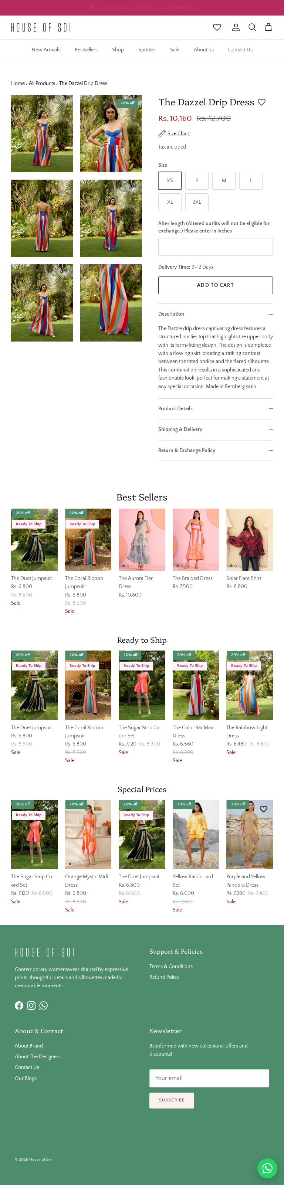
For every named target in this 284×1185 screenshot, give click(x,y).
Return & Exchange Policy (186, 451)
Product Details (175, 409)
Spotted (147, 50)
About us (204, 50)
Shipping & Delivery (180, 429)
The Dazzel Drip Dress (83, 83)
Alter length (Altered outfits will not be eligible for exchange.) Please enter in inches (214, 227)
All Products (42, 83)
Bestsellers (86, 50)
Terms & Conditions (171, 967)
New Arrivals (46, 50)
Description (171, 314)
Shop (118, 50)
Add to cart (215, 285)
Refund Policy (164, 977)
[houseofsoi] (40, 27)
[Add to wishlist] (261, 102)
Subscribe (172, 1100)
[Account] (234, 27)
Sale (174, 50)
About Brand (29, 1046)
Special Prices (142, 788)
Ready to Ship (142, 639)
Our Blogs (26, 1079)
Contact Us (240, 50)
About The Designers (38, 1057)
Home (18, 83)
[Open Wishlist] (217, 27)
